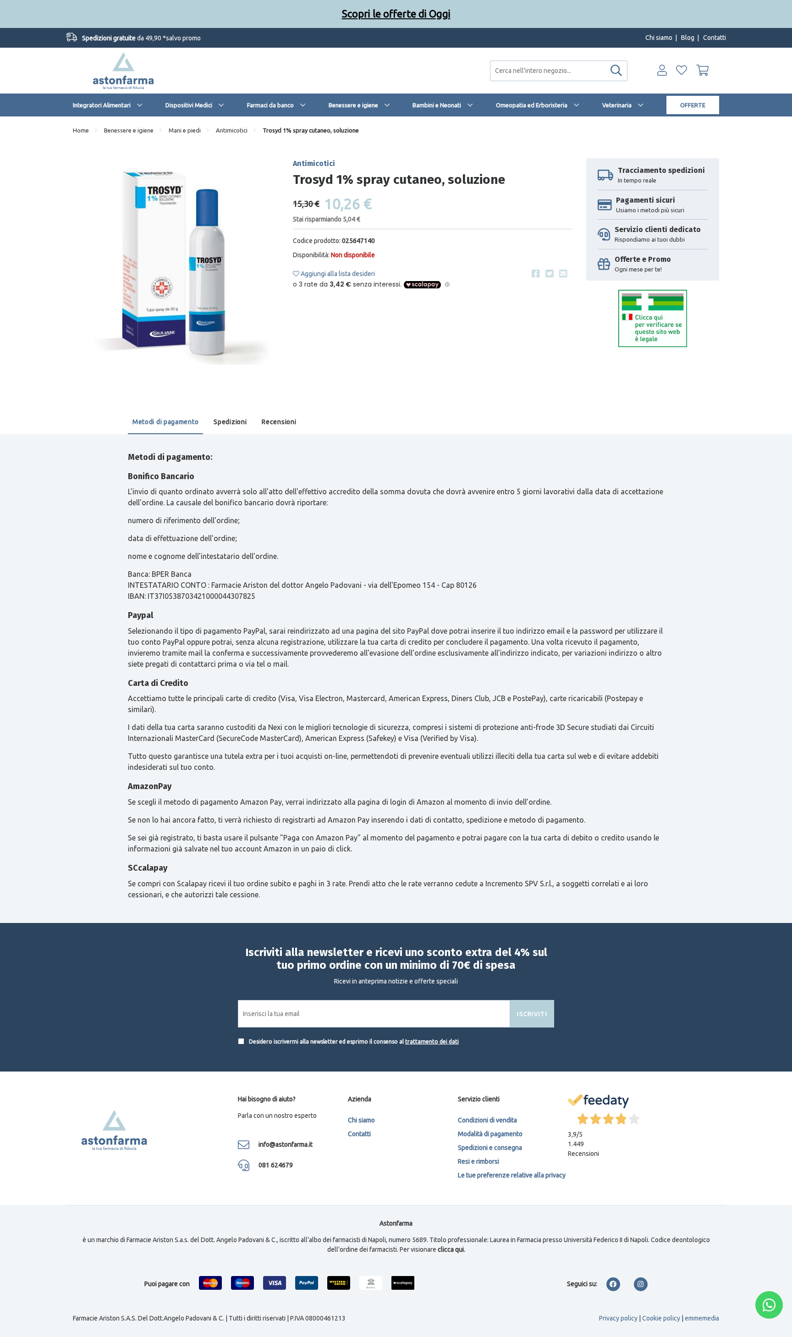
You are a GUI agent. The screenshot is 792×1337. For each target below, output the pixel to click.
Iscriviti (532, 1014)
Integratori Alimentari (102, 105)
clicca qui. (451, 1249)
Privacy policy (618, 1318)
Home (81, 130)
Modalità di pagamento (490, 1134)
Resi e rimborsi (478, 1161)
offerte (692, 105)
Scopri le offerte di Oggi (396, 13)
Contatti (714, 37)
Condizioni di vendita (487, 1120)
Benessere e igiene (353, 105)
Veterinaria (617, 105)
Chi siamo (658, 37)
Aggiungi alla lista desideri (337, 273)
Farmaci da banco (270, 105)
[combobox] (558, 71)
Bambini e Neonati (436, 105)
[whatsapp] (769, 1305)
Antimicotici (232, 130)
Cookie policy (661, 1318)
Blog (687, 37)
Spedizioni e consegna (490, 1147)
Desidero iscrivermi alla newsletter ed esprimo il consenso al (353, 1041)
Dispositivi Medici (188, 105)
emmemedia (702, 1318)
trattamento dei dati (432, 1041)
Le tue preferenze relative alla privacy (512, 1175)
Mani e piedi (185, 130)
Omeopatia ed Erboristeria (531, 105)
